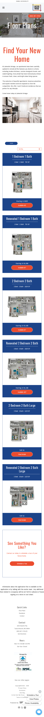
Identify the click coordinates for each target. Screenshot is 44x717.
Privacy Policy (22, 688)
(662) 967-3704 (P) (22, 631)
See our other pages (22, 680)
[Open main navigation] (3, 8)
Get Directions (22, 634)
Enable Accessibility (22, 1)
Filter (11, 143)
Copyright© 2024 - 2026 (22, 686)
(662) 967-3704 (35, 16)
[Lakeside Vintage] (37, 5)
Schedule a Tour (22, 563)
